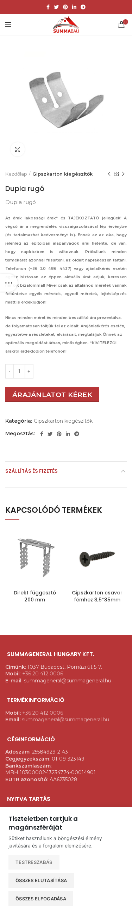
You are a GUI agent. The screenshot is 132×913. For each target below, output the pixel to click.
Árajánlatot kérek (52, 394)
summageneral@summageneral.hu (65, 719)
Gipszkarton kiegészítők (62, 174)
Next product (123, 173)
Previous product (109, 173)
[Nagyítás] (18, 149)
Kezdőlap (16, 174)
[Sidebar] (9, 283)
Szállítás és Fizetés (31, 471)
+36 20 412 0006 (42, 673)
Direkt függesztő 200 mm (35, 596)
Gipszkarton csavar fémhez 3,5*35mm (97, 596)
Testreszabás (33, 862)
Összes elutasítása (41, 880)
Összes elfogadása (40, 898)
